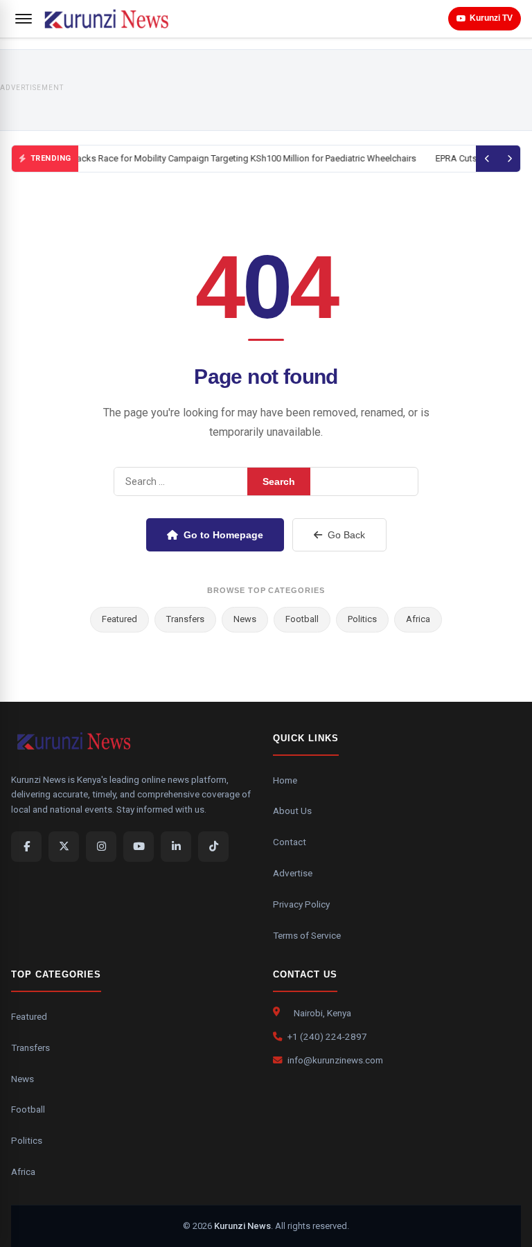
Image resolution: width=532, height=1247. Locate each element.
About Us (292, 810)
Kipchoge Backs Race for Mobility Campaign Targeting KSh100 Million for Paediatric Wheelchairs (221, 158)
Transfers (185, 619)
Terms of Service (307, 935)
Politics (362, 619)
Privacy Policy (301, 904)
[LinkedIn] (176, 846)
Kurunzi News (242, 1226)
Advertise (292, 872)
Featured (119, 619)
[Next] (509, 158)
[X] (63, 846)
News (244, 619)
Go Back (346, 534)
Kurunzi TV (491, 18)
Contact (289, 841)
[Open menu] (23, 18)
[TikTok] (213, 846)
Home (285, 780)
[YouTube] (138, 846)
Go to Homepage (223, 534)
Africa (418, 619)
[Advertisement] (298, 90)
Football (302, 619)
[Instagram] (101, 846)
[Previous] (487, 158)
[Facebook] (26, 846)
